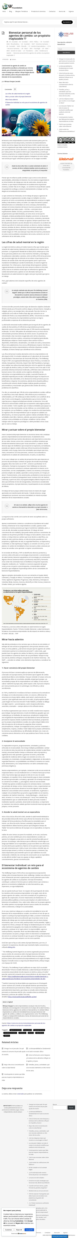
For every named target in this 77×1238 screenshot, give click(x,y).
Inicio (4, 11)
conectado (20, 1094)
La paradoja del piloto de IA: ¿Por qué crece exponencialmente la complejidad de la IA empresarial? (38, 1210)
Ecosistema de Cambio (10, 1032)
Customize (8, 1230)
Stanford (7, 1035)
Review (31, 1032)
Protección (22, 1032)
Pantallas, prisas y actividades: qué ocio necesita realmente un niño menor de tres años (38, 1068)
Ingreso (71, 11)
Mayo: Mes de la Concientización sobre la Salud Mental (66, 84)
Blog (10, 11)
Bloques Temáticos (21, 11)
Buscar (55, 1104)
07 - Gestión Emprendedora (37, 46)
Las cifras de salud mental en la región (17, 94)
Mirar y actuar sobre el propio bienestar (18, 96)
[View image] (26, 122)
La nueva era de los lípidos (36, 1177)
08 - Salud (25, 48)
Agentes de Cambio (16, 1030)
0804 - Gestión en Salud (14, 51)
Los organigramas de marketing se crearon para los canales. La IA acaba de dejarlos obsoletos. (39, 1217)
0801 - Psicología (35, 48)
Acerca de (62, 11)
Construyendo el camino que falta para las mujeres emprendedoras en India (13, 1077)
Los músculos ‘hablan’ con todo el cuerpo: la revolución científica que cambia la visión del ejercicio (66, 110)
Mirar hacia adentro (11, 99)
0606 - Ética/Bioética (13, 44)
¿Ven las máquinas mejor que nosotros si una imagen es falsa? (67, 101)
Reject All (19, 1230)
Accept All (29, 1230)
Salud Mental (40, 1032)
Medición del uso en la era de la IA (38, 1191)
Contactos (52, 11)
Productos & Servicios (38, 11)
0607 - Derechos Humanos (40, 44)
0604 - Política (34, 42)
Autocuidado (27, 1030)
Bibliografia (11, 947)
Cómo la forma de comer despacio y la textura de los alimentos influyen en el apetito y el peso (38, 1058)
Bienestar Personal (39, 1030)
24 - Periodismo (28, 51)
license (65, 147)
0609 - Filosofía (21, 46)
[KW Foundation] (12, 6)
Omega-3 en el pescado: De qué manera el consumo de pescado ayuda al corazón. (14, 1051)
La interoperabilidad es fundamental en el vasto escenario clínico (66, 68)
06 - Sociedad (13, 42)
